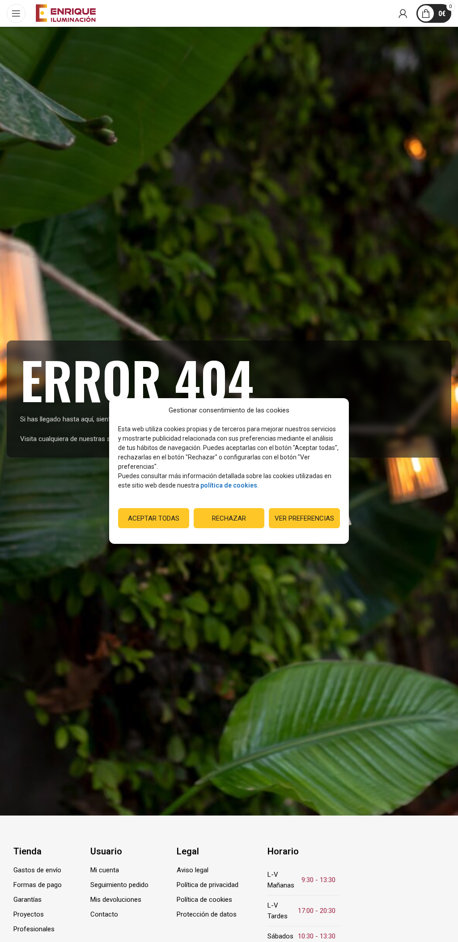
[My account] (403, 13)
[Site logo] (65, 13)
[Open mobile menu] (16, 13)
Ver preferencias (304, 518)
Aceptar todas (153, 518)
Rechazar (229, 518)
